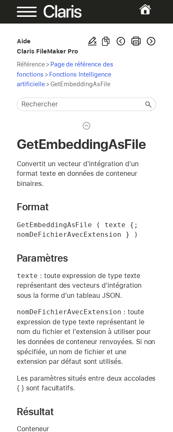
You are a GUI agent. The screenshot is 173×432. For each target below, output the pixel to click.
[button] (148, 104)
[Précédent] (121, 41)
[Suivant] (150, 41)
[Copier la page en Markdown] (106, 41)
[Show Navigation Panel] (23, 12)
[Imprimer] (136, 41)
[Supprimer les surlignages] (92, 41)
